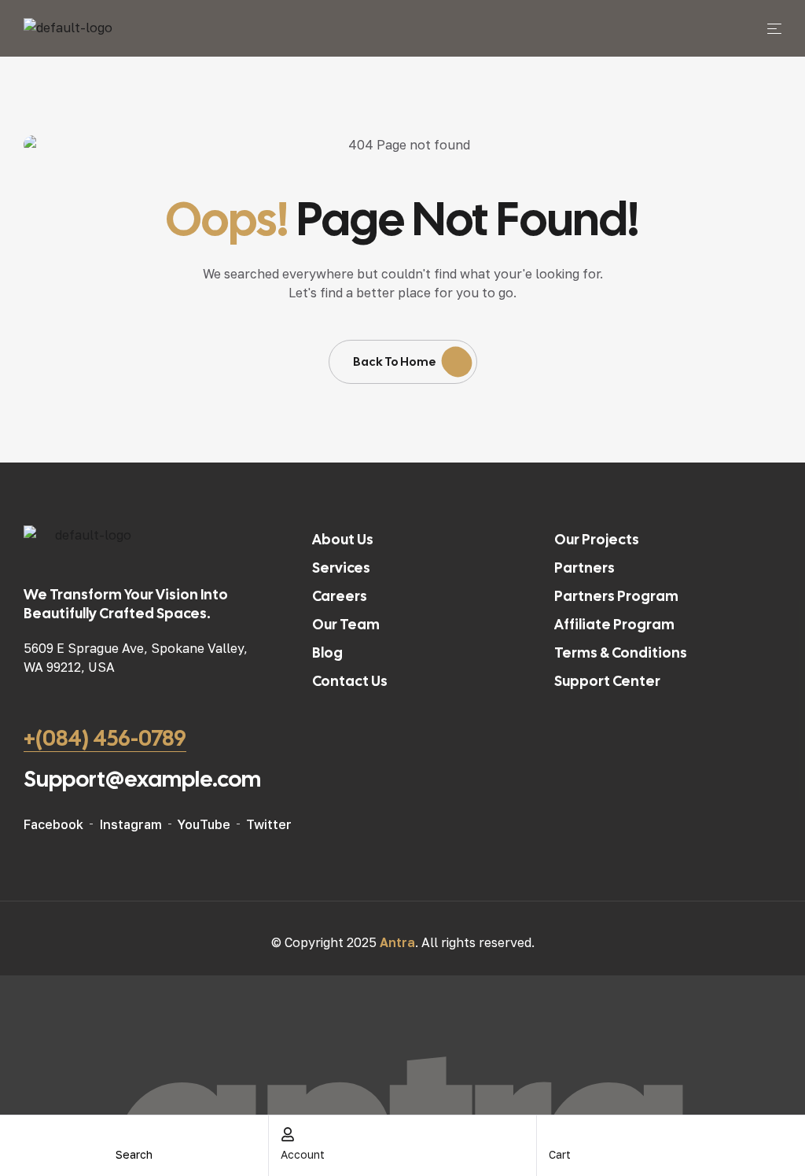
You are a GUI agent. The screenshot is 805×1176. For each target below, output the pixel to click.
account (303, 1154)
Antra (397, 942)
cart (560, 1154)
